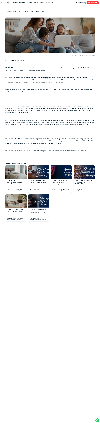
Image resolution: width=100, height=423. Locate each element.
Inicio (6, 7)
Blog (52, 2)
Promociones (29, 2)
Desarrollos (15, 2)
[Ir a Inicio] (5, 2)
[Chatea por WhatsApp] (97, 420)
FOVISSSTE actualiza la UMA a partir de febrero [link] (25, 7)
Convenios (41, 2)
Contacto (47, 2)
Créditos (36, 2)
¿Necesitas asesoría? (92, 2)
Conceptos (22, 2)
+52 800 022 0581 (80, 2)
